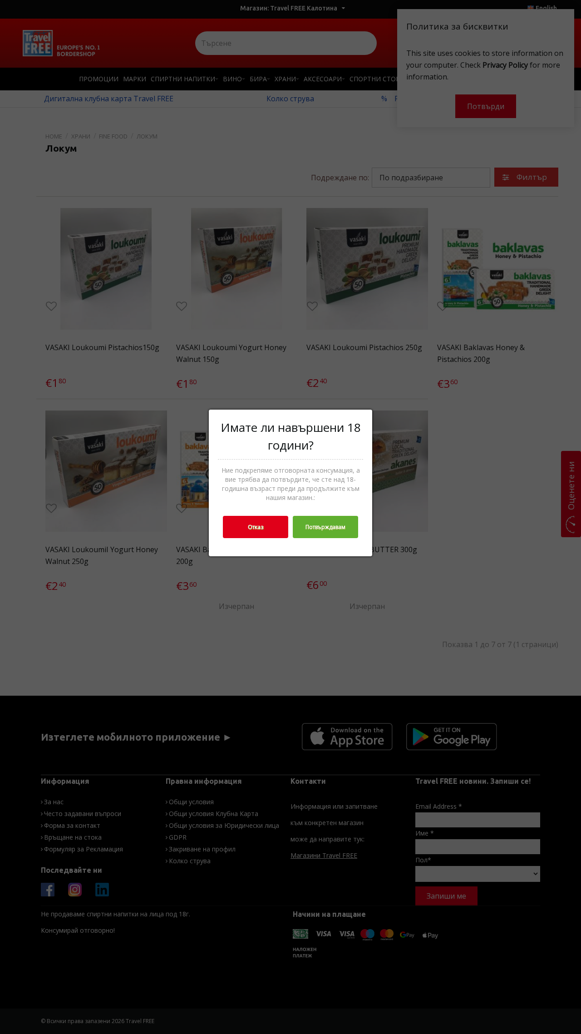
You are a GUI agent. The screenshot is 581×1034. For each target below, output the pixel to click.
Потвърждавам (325, 527)
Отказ (255, 527)
